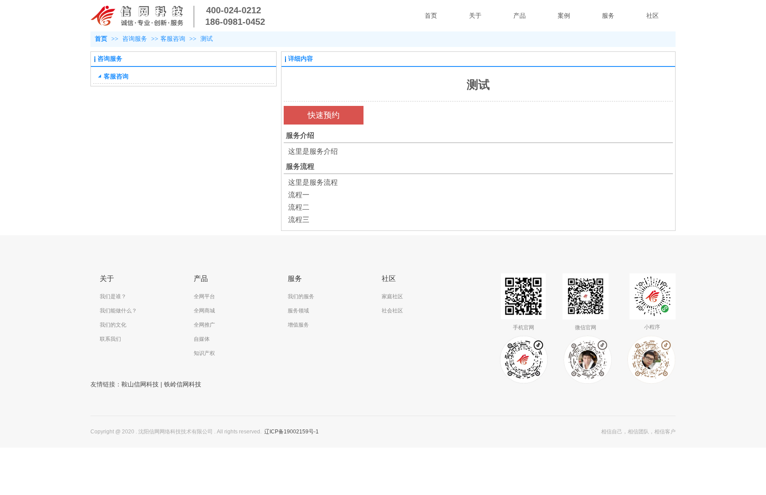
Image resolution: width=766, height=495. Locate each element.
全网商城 (204, 311)
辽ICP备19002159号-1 (291, 432)
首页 (101, 38)
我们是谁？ (113, 296)
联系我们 (110, 339)
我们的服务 (301, 296)
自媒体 (202, 339)
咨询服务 (135, 38)
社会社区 (392, 311)
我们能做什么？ (118, 311)
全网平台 (204, 296)
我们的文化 (113, 325)
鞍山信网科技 (140, 384)
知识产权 (204, 353)
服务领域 (298, 311)
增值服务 (298, 325)
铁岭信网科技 (182, 384)
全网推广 (204, 325)
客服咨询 (172, 38)
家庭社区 (392, 296)
